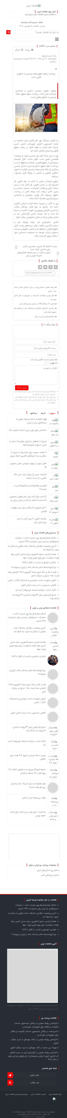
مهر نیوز (52, 61)
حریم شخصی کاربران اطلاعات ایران (16, 1094)
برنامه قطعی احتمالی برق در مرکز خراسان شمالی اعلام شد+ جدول (35, 289)
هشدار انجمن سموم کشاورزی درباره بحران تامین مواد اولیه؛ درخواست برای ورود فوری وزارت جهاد (35, 555)
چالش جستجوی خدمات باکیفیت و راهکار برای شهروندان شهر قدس (36, 1024)
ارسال (17, 50)
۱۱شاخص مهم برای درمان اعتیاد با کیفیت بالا (28, 430)
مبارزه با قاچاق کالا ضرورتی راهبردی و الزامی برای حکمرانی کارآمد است (40, 248)
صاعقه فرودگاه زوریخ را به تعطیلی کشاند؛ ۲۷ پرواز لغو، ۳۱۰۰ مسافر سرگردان (27, 771)
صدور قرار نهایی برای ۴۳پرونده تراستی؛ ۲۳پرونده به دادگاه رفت (29, 728)
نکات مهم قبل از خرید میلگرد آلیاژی (25, 1047)
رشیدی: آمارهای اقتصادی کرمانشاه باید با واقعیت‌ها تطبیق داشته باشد (35, 310)
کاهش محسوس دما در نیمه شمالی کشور (38, 585)
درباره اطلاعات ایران (55, 1094)
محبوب (52, 413)
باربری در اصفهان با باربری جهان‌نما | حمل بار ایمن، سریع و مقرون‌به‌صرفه (28, 443)
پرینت (28, 50)
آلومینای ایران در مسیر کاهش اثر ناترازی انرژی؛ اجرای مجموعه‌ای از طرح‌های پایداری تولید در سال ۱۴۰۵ (32, 1056)
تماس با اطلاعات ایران (38, 1094)
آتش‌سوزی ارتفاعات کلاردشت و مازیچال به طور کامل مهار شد (35, 297)
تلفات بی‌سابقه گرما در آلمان (34, 798)
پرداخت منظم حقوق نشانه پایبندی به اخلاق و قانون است (36, 75)
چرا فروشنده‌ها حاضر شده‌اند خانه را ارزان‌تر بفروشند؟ (33, 567)
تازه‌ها (43, 413)
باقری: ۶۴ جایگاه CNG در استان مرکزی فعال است (37, 304)
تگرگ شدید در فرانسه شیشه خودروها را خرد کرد (35, 590)
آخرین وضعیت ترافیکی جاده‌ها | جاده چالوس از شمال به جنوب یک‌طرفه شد (30, 629)
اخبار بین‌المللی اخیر (49, 875)
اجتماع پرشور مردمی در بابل (45, 316)
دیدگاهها (33, 413)
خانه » (54, 56)
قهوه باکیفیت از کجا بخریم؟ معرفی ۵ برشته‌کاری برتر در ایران (31, 420)
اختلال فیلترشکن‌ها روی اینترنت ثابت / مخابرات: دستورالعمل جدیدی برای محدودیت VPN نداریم (37, 539)
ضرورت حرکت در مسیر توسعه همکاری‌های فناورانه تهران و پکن (33, 254)
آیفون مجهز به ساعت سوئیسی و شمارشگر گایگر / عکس (32, 580)
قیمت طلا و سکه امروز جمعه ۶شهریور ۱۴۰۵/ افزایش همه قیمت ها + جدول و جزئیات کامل (33, 573)
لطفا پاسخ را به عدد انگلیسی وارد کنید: (43, 359)
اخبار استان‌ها (47, 56)
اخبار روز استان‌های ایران (47, 870)
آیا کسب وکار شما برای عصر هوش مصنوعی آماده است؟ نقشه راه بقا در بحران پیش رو (28, 498)
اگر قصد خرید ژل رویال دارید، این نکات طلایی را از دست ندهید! (30, 476)
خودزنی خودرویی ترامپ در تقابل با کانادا (39, 562)
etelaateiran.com (28, 1117)
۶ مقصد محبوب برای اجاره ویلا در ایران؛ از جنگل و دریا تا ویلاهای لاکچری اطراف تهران (28, 454)
